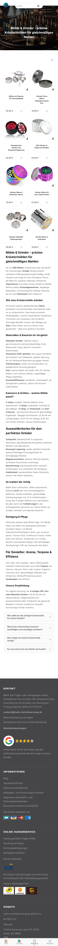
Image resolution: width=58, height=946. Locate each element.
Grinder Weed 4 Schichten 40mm (16, 193)
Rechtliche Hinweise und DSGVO (20, 805)
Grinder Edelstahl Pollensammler (16, 238)
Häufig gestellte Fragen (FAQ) (19, 838)
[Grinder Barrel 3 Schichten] (42, 219)
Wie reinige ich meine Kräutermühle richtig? (23, 639)
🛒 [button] (21, 111)
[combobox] (25, 5)
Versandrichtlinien (13, 783)
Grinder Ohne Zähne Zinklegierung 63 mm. (42, 99)
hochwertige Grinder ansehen (20, 607)
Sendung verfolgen (13, 843)
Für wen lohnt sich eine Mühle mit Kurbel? (26, 649)
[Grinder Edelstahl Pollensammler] (16, 219)
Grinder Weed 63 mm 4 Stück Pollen (41, 193)
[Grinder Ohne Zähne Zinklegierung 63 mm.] (42, 78)
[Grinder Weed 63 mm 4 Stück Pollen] (42, 174)
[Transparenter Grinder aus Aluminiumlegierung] (16, 128)
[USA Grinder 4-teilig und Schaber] (42, 128)
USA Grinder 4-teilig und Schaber (42, 146)
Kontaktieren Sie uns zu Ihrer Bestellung (25, 722)
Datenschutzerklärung (15, 787)
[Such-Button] (38, 5)
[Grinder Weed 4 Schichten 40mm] (16, 174)
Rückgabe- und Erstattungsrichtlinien (23, 792)
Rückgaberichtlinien (14, 852)
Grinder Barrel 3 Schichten (42, 238)
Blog (5, 778)
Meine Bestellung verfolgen (18, 717)
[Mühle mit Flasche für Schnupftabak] (16, 78)
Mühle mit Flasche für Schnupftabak (16, 97)
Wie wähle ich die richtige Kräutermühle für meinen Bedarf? (25, 616)
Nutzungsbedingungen (15, 848)
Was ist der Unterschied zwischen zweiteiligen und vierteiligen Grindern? (25, 628)
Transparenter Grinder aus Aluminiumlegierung (16, 147)
